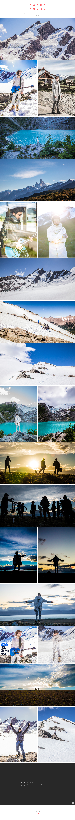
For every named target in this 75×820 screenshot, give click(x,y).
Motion (32, 13)
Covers (38, 13)
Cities (45, 13)
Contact (51, 13)
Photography (24, 13)
